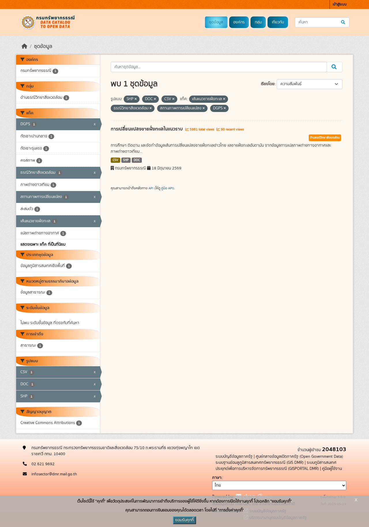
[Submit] (343, 22)
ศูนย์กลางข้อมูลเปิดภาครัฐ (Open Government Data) (299, 456)
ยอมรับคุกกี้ (184, 520)
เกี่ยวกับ (278, 22)
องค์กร (239, 22)
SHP (126, 160)
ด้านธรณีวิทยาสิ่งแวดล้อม (325, 138)
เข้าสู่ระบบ (340, 4)
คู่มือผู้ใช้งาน (332, 469)
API (150, 188)
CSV (115, 160)
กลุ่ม (258, 22)
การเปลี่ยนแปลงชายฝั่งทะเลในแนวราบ (147, 129)
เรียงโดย (267, 84)
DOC (137, 160)
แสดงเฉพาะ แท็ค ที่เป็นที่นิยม (42, 244)
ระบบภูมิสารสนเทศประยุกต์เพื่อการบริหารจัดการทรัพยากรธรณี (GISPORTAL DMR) (276, 466)
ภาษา (216, 478)
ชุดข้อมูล (216, 22)
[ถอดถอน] (136, 99)
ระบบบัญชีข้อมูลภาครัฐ (234, 456)
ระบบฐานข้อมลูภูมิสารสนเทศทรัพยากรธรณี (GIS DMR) (260, 463)
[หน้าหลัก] (24, 46)
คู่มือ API (167, 188)
